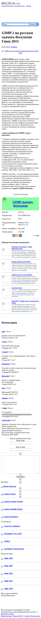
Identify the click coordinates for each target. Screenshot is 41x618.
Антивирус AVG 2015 (12, 534)
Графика (14, 47)
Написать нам (6, 616)
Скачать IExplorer (10, 517)
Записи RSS (17, 616)
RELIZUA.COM (7, 614)
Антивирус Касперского (13, 549)
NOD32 (6, 541)
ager (3, 388)
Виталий (5, 376)
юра (3, 331)
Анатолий (6, 420)
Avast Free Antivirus (11, 526)
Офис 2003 (8, 558)
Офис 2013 (8, 581)
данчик (5, 398)
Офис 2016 (8, 589)
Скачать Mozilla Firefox (12, 509)
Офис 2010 (8, 573)
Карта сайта (35, 616)
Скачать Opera (9, 494)
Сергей (5, 352)
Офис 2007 (8, 566)
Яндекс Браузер (9, 486)
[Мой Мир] (20, 235)
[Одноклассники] (17, 235)
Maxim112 (6, 364)
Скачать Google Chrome (13, 501)
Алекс (4, 342)
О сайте (27, 616)
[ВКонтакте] (14, 235)
